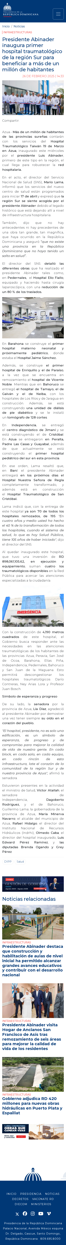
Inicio (6, 26)
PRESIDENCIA (30, 1194)
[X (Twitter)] (17, 1213)
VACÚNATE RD (43, 1199)
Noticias (19, 26)
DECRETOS (20, 1199)
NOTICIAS (52, 1194)
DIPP (8, 861)
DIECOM (21, 1204)
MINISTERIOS (41, 1204)
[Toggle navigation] (58, 13)
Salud (20, 861)
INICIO (11, 1194)
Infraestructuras (17, 32)
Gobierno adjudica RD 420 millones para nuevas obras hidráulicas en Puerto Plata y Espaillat (32, 1105)
